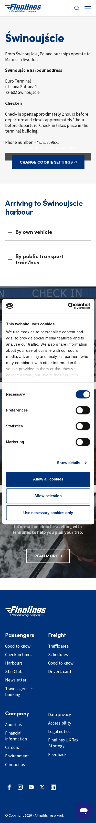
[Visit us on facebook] (9, 787)
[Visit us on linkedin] (53, 787)
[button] (77, 8)
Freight (57, 635)
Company (17, 713)
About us (13, 724)
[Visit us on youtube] (31, 787)
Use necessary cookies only (48, 512)
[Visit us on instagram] (20, 787)
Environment (17, 756)
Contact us (15, 764)
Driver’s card (59, 671)
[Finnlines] (23, 8)
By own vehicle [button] (33, 231)
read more (46, 555)
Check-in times (18, 654)
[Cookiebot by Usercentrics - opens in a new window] (68, 306)
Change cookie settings (46, 162)
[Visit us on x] (42, 787)
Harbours (14, 663)
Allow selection (48, 496)
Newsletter (15, 680)
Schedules (58, 654)
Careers (12, 747)
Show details (68, 462)
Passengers (19, 635)
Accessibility (59, 723)
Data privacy (59, 714)
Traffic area (58, 646)
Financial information (16, 736)
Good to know (17, 646)
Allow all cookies (48, 479)
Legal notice (59, 731)
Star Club (14, 671)
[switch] (83, 410)
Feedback (57, 754)
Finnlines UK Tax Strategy (63, 743)
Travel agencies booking (19, 691)
